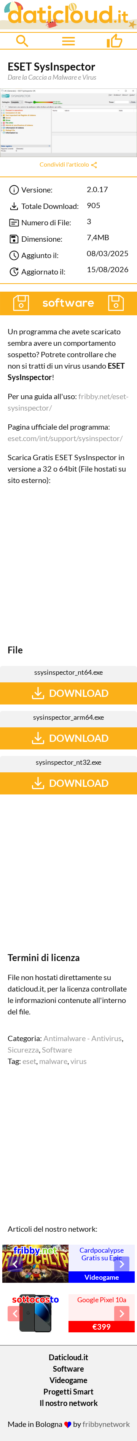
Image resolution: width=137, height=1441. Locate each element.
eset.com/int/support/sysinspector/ (65, 438)
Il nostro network (69, 1402)
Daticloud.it (68, 1357)
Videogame (68, 1380)
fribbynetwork (106, 1423)
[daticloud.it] (68, 26)
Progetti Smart (68, 1391)
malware (53, 1061)
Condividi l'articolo (65, 164)
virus (78, 1061)
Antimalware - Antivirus (82, 1038)
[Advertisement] (68, 564)
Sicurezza (23, 1049)
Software (57, 1049)
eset (29, 1061)
